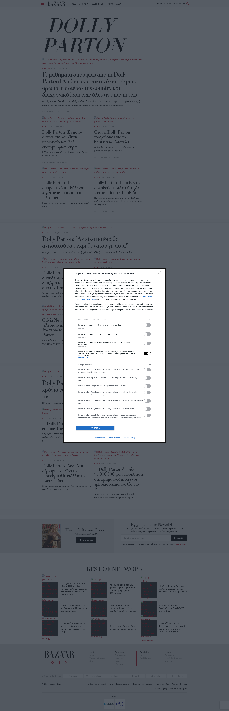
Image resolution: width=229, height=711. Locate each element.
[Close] (160, 273)
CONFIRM (95, 428)
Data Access (114, 437)
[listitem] (114, 319)
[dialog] (114, 355)
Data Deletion (99, 437)
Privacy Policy (129, 437)
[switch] (147, 325)
